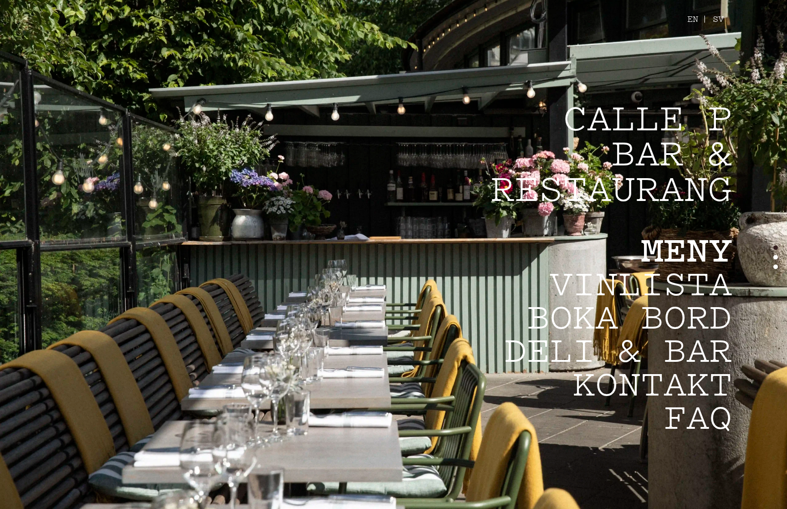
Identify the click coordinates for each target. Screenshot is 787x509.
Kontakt (652, 384)
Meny (686, 250)
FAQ (698, 417)
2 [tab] (775, 257)
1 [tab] (775, 247)
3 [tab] (775, 266)
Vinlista (641, 284)
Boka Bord (629, 317)
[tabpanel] (393, 254)
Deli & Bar (618, 350)
